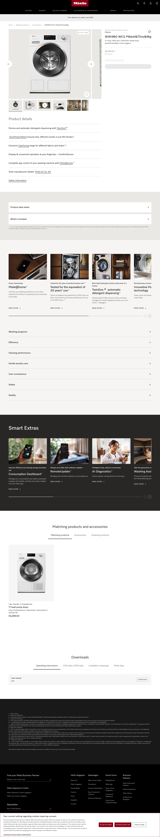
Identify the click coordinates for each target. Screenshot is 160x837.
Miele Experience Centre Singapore (19, 792)
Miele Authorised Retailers (129, 784)
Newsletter (12, 805)
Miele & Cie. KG (43, 172)
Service (113, 10)
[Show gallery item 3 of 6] (44, 105)
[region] (55, 64)
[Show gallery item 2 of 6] (30, 105)
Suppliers (74, 800)
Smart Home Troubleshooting (110, 801)
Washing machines (22, 25)
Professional (129, 10)
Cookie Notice (26, 834)
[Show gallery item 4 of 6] (59, 105)
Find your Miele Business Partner (23, 775)
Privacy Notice (16, 834)
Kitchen (28, 10)
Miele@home (110, 780)
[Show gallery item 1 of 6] (15, 105)
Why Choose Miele (94, 780)
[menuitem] (29, 10)
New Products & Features (94, 793)
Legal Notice (7, 834)
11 (84, 283)
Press (73, 796)
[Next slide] (91, 64)
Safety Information (17, 180)
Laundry (42, 10)
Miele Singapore (76, 784)
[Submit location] (50, 780)
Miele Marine (127, 793)
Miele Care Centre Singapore (17, 796)
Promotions (92, 784)
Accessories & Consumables (86, 10)
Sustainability (75, 788)
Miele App (119, 666)
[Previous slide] (8, 64)
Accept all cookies (106, 824)
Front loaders (36, 25)
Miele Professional (129, 789)
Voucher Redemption (95, 788)
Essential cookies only (123, 824)
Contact (73, 804)
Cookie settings (139, 824)
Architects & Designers (127, 798)
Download (142, 679)
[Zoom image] (86, 94)
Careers (73, 792)
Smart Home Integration (109, 789)
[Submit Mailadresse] (50, 809)
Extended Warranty (94, 798)
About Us (74, 780)
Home (11, 25)
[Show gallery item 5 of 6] (74, 105)
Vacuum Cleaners (59, 10)
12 (65, 145)
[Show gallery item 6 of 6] (88, 105)
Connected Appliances (109, 795)
